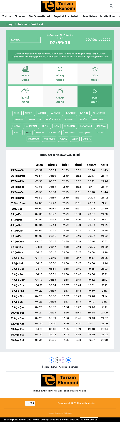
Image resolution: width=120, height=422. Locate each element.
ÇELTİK (75, 139)
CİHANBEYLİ (99, 113)
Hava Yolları (89, 16)
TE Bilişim (67, 413)
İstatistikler (107, 16)
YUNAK (63, 139)
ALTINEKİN (56, 113)
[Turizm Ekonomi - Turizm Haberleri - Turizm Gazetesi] (58, 6)
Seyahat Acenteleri (66, 16)
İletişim (45, 367)
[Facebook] (51, 360)
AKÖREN (29, 113)
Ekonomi (20, 16)
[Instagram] (62, 360)
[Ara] (111, 6)
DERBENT (20, 119)
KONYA (17, 132)
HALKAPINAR (31, 126)
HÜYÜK (45, 126)
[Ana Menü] (7, 6)
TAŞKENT (100, 132)
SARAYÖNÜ (54, 132)
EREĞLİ (83, 119)
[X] (57, 360)
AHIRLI (17, 113)
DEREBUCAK (35, 119)
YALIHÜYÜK (49, 139)
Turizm (6, 16)
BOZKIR (84, 113)
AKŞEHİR (42, 113)
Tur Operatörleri (39, 16)
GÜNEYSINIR (98, 119)
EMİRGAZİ (70, 119)
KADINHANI (69, 126)
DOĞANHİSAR (53, 119)
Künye (54, 367)
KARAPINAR (86, 126)
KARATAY (101, 126)
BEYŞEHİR (71, 113)
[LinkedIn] (68, 360)
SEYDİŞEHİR (85, 132)
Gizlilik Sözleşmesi (68, 367)
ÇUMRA (87, 139)
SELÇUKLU (70, 132)
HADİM (16, 126)
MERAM (40, 132)
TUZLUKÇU (33, 139)
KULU (28, 132)
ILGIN (56, 126)
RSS (32, 403)
